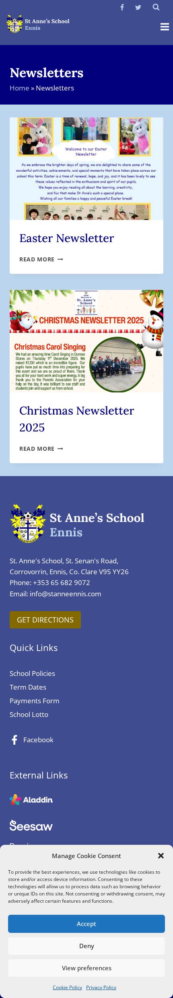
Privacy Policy (101, 987)
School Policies (32, 673)
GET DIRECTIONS (45, 619)
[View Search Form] (156, 7)
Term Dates (28, 687)
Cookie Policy (67, 987)
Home (19, 87)
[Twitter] (138, 7)
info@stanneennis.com (65, 593)
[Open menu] (164, 27)
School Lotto (29, 714)
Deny (86, 946)
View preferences (86, 968)
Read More (41, 259)
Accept (86, 924)
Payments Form (35, 700)
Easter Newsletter (66, 238)
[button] (161, 856)
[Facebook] (122, 7)
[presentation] (86, 168)
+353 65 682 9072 (61, 582)
